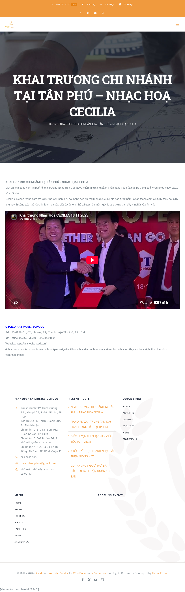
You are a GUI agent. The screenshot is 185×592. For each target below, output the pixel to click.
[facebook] (82, 579)
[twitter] (89, 579)
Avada (39, 573)
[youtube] (95, 579)
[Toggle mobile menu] (178, 26)
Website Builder (58, 573)
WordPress (79, 573)
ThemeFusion (160, 573)
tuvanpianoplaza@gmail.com (38, 463)
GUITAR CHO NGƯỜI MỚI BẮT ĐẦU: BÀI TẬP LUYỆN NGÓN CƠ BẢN (90, 471)
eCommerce (99, 573)
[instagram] (102, 579)
